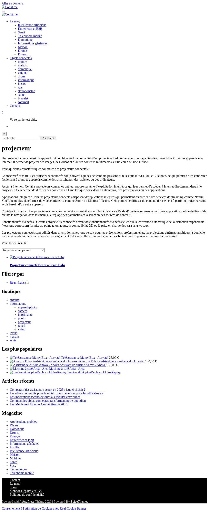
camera (22, 311)
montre (22, 61)
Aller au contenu (12, 3)
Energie (15, 436)
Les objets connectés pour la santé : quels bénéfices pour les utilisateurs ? (56, 393)
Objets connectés (21, 58)
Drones (22, 50)
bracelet (23, 98)
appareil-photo (27, 307)
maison (22, 65)
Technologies (18, 469)
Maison (23, 47)
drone (21, 76)
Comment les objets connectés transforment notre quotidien (48, 400)
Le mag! (15, 483)
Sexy (13, 465)
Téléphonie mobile (30, 36)
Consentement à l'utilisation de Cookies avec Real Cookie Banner (44, 508)
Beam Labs (17, 282)
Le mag (15, 21)
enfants (22, 72)
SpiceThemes (79, 501)
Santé (21, 32)
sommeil (23, 102)
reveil (21, 325)
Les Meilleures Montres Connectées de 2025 (38, 404)
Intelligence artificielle (32, 25)
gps (20, 87)
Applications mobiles (23, 421)
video (21, 329)
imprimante (25, 314)
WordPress (27, 501)
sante (21, 94)
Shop (13, 487)
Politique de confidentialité (27, 494)
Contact (15, 105)
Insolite (14, 447)
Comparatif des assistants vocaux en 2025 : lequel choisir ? (47, 389)
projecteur (24, 322)
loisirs (22, 83)
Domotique (25, 39)
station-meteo (26, 91)
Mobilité (15, 458)
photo (21, 318)
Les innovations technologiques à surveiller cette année (45, 397)
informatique (26, 80)
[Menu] (3, 11)
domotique (25, 69)
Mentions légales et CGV (26, 491)
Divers (22, 54)
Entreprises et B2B (30, 28)
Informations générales (32, 43)
